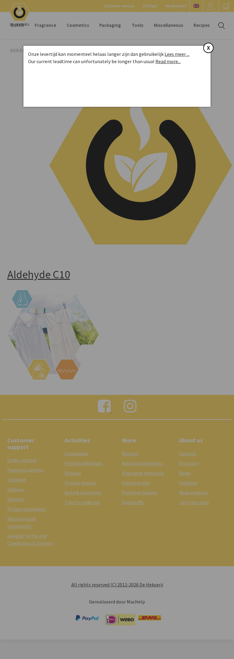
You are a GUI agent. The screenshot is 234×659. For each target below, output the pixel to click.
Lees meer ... (177, 54)
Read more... (168, 61)
